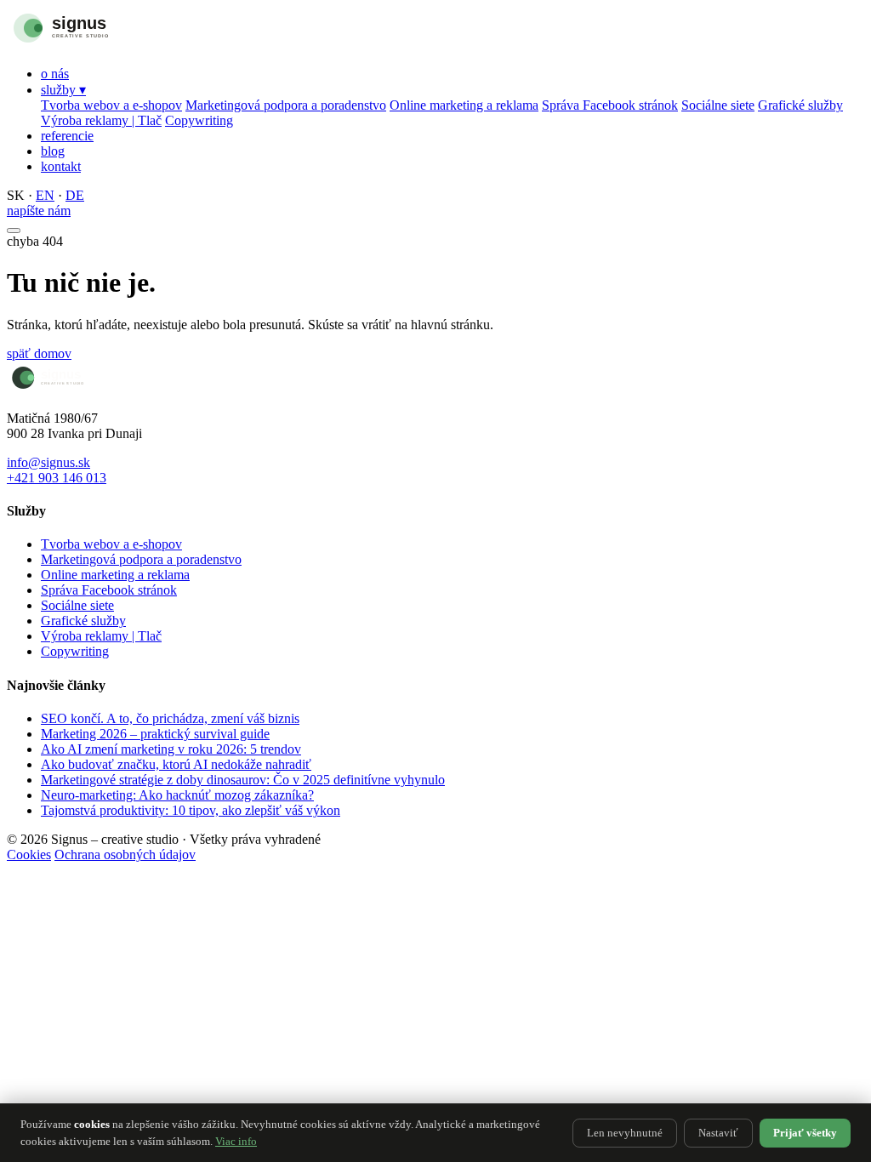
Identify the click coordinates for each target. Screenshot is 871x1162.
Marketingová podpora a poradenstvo (285, 105)
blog (53, 151)
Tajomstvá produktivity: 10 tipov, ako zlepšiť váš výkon (190, 810)
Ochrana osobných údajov (125, 854)
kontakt (61, 166)
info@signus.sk (48, 462)
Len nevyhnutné (625, 1132)
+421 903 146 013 (56, 477)
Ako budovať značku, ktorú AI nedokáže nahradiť (176, 764)
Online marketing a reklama (464, 105)
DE (74, 195)
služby (63, 90)
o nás (55, 73)
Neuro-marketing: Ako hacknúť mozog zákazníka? (177, 795)
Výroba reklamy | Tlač (101, 120)
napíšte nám (39, 210)
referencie (67, 135)
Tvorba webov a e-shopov (111, 105)
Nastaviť (718, 1132)
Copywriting (199, 120)
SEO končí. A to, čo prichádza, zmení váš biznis (170, 718)
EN (45, 195)
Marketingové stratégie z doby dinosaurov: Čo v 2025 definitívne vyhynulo (243, 779)
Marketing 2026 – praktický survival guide (155, 733)
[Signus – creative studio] (96, 44)
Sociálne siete (717, 105)
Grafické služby (800, 105)
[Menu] (13, 230)
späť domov (39, 353)
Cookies (29, 854)
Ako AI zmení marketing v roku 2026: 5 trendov (171, 749)
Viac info (236, 1141)
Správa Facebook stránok (610, 105)
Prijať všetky (805, 1132)
